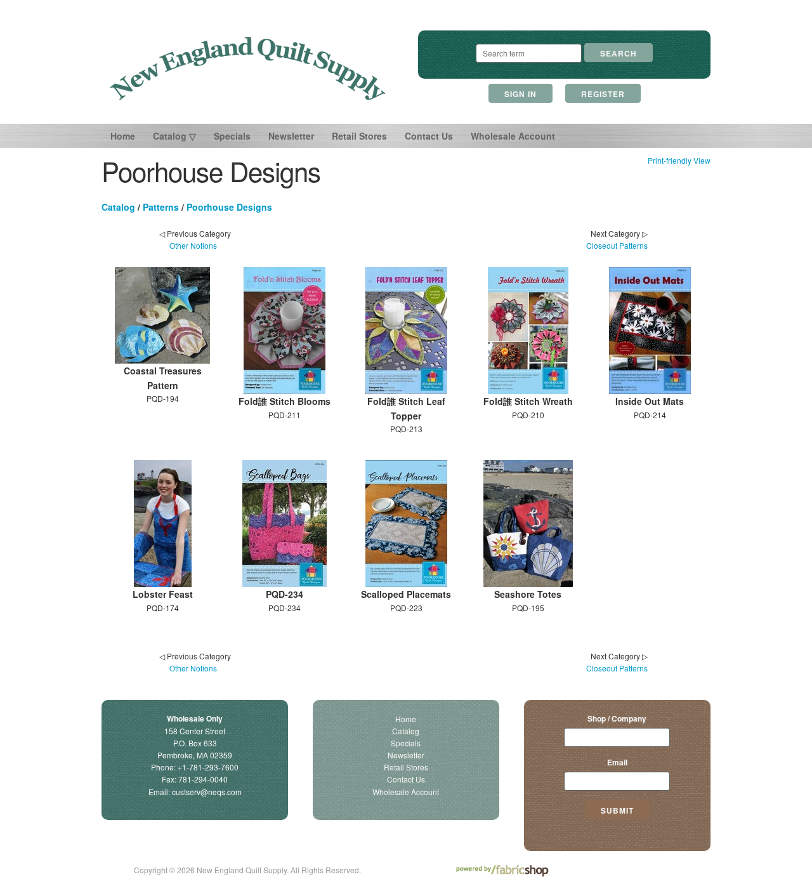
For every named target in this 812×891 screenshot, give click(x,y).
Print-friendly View (679, 160)
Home (122, 135)
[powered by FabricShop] (502, 871)
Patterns (161, 207)
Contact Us (429, 135)
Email (617, 762)
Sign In (520, 94)
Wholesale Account (513, 135)
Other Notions (193, 245)
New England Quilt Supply (248, 68)
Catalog (118, 207)
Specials (232, 135)
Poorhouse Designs (229, 207)
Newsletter (291, 135)
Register (603, 94)
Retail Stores (359, 135)
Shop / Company (616, 718)
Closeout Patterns (617, 245)
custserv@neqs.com (207, 791)
